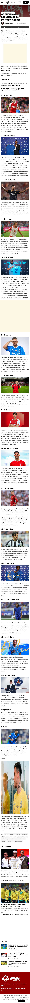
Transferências (18, 841)
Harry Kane (4, 836)
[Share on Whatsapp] (18, 27)
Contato (3, 991)
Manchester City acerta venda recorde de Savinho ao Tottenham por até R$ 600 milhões (18, 946)
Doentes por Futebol (8, 880)
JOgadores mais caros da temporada (18, 836)
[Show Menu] (2, 2)
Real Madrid (10, 841)
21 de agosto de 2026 (19, 880)
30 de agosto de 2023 (21, 23)
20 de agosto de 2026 (23, 914)
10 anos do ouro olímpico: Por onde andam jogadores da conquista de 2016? (12, 89)
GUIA (26, 2)
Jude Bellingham (6, 839)
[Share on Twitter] (11, 27)
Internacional (6, 867)
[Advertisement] (15, 53)
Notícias (23, 988)
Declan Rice (25, 834)
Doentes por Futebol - (10, 984)
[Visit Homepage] (10, 2)
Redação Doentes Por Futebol (10, 914)
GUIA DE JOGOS (9, 988)
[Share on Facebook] (4, 27)
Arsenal (12, 834)
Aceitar (22, 1001)
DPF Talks (17, 988)
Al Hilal (6, 834)
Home (2, 988)
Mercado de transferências (18, 839)
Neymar (4, 841)
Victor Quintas (9, 23)
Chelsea (18, 834)
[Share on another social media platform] (25, 27)
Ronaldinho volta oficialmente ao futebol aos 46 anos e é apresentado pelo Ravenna (14, 84)
